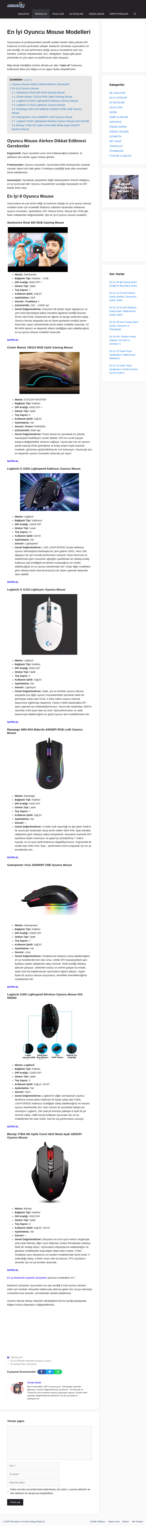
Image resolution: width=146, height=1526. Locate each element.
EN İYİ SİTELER (118, 97)
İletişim (125, 1521)
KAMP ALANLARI (118, 117)
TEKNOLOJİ (41, 14)
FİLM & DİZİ (58, 14)
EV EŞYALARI (76, 14)
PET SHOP (115, 141)
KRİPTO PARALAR (119, 14)
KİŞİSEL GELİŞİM (119, 131)
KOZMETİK (115, 136)
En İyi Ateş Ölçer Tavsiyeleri (24, 1364)
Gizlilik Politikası (97, 1521)
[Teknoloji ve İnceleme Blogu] (16, 4)
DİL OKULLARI (117, 93)
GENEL (113, 112)
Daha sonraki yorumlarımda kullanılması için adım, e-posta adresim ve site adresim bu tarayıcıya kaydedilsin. (50, 1491)
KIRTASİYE (115, 122)
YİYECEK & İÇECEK (120, 156)
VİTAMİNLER (116, 151)
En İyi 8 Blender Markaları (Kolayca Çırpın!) (31, 1361)
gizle (28, 80)
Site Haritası (137, 1521)
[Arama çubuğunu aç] (135, 14)
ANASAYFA (23, 14)
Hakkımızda (113, 1521)
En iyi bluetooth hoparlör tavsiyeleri (27, 1277)
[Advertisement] (49, 1330)
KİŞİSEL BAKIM (96, 14)
